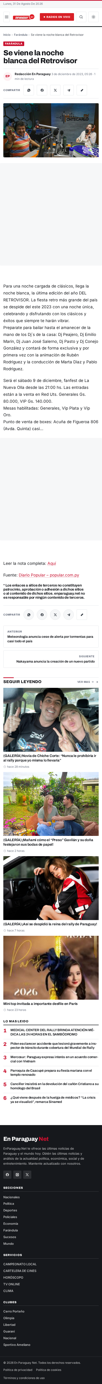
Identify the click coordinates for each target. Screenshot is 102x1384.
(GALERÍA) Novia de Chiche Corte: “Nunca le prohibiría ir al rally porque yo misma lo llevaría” (49, 758)
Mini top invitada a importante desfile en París (40, 1004)
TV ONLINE (11, 1284)
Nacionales (11, 1197)
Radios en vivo (58, 17)
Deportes (10, 1210)
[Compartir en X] (55, 90)
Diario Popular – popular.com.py (49, 575)
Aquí (51, 563)
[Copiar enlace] (82, 90)
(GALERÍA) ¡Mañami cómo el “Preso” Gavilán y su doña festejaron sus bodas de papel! (48, 842)
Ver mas (83, 682)
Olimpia (8, 1318)
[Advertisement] (51, 214)
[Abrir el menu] (6, 17)
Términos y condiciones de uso (24, 1378)
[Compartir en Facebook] (42, 90)
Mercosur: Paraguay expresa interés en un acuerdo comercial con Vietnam (54, 1059)
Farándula (21, 34)
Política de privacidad (17, 1370)
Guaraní (9, 1331)
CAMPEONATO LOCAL (20, 1264)
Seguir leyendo (22, 681)
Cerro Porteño (13, 1311)
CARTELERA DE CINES (19, 1271)
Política (8, 1203)
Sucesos (9, 1237)
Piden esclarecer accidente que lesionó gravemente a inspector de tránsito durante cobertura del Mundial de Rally (53, 1046)
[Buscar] (81, 17)
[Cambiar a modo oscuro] (93, 17)
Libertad (9, 1325)
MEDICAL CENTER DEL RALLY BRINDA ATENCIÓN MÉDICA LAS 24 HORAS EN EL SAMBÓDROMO (52, 1032)
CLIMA (8, 1291)
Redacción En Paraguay (33, 74)
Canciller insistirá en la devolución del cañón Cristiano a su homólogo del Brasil (54, 1086)
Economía (10, 1223)
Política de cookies (48, 1370)
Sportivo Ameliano (16, 1345)
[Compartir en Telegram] (68, 90)
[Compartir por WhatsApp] (28, 90)
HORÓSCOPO (13, 1277)
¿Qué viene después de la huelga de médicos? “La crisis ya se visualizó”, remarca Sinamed (53, 1100)
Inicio (6, 34)
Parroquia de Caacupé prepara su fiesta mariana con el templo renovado (51, 1073)
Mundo (8, 1243)
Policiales (10, 1217)
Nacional (9, 1338)
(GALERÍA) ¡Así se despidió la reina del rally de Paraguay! (50, 924)
